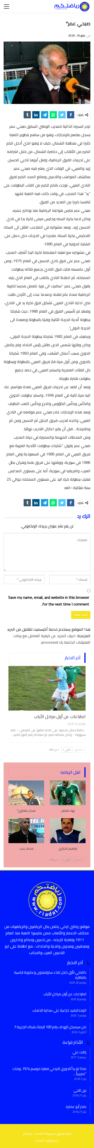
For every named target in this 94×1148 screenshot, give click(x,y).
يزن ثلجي (80, 1090)
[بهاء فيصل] (68, 792)
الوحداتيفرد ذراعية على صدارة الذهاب (59, 1010)
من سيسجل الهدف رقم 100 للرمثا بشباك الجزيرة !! (50, 1026)
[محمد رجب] (26, 830)
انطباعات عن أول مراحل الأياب (60, 716)
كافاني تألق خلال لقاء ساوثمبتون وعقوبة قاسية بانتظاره (50, 975)
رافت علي (79, 1052)
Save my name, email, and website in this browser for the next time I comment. (48, 600)
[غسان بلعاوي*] (26, 792)
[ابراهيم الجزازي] (68, 830)
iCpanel (40, 1140)
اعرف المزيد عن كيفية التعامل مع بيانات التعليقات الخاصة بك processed (51, 639)
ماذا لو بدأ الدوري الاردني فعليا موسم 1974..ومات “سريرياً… (49, 1071)
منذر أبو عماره (76, 1106)
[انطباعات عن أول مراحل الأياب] (47, 688)
